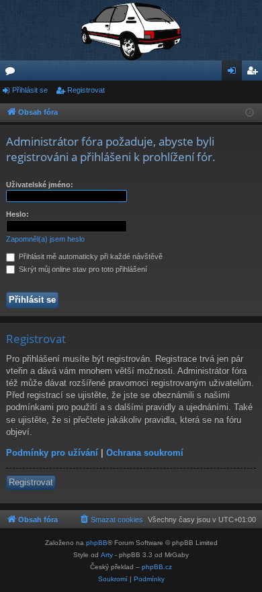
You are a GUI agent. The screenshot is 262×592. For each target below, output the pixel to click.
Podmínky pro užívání (52, 453)
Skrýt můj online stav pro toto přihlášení (82, 269)
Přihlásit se (30, 90)
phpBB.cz (157, 567)
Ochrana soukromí (144, 453)
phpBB (96, 542)
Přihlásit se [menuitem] (234, 73)
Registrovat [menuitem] (254, 73)
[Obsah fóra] (131, 30)
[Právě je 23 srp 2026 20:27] (249, 113)
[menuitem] (111, 519)
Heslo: (17, 214)
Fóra (12, 73)
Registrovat (86, 90)
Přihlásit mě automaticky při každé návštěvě (90, 256)
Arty (107, 554)
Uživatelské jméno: (39, 185)
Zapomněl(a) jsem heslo (45, 239)
